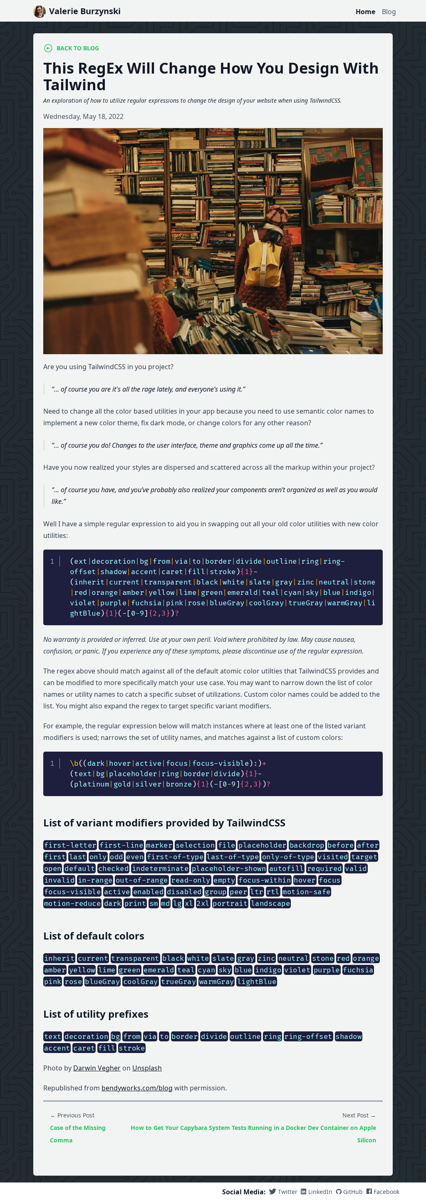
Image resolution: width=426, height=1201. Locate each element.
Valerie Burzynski (85, 11)
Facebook (386, 1192)
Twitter (287, 1192)
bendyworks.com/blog (137, 1087)
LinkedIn (320, 1192)
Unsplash (147, 1068)
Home (365, 11)
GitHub (353, 1192)
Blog (389, 11)
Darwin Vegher (97, 1068)
